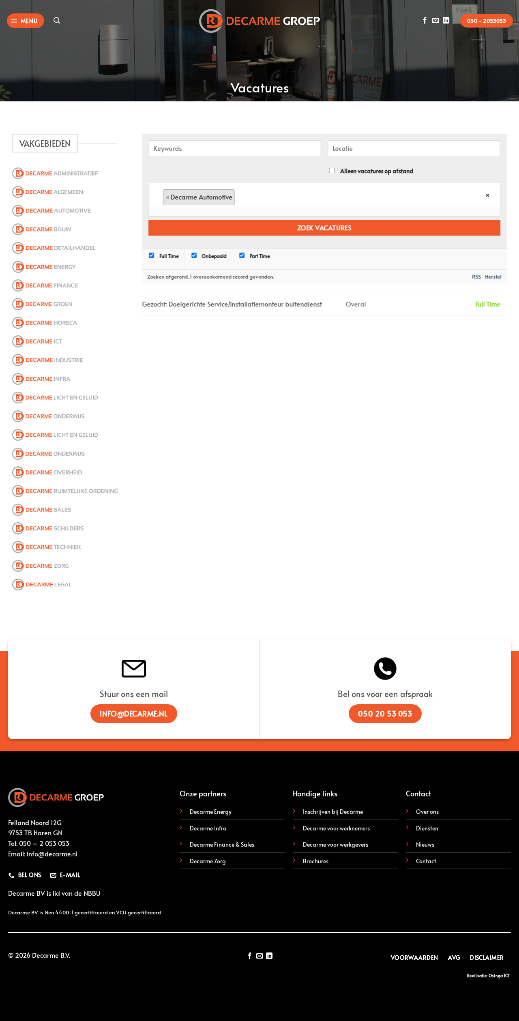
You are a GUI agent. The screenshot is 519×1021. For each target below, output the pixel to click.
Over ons (427, 811)
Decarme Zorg (208, 861)
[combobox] (324, 200)
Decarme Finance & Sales (222, 844)
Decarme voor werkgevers (335, 844)
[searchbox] (247, 197)
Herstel (493, 276)
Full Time (168, 256)
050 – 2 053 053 (44, 843)
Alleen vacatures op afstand (376, 171)
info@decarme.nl (52, 853)
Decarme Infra (208, 828)
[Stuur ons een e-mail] (435, 20)
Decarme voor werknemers (336, 828)
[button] (25, 20)
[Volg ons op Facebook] (425, 20)
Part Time (259, 256)
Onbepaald (214, 256)
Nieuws (425, 844)
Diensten (427, 828)
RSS (476, 276)
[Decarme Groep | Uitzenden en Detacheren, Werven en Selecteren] (259, 21)
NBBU (92, 892)
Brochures (315, 861)
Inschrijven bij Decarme (333, 811)
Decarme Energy (211, 811)
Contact (426, 861)
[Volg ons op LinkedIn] (446, 20)
